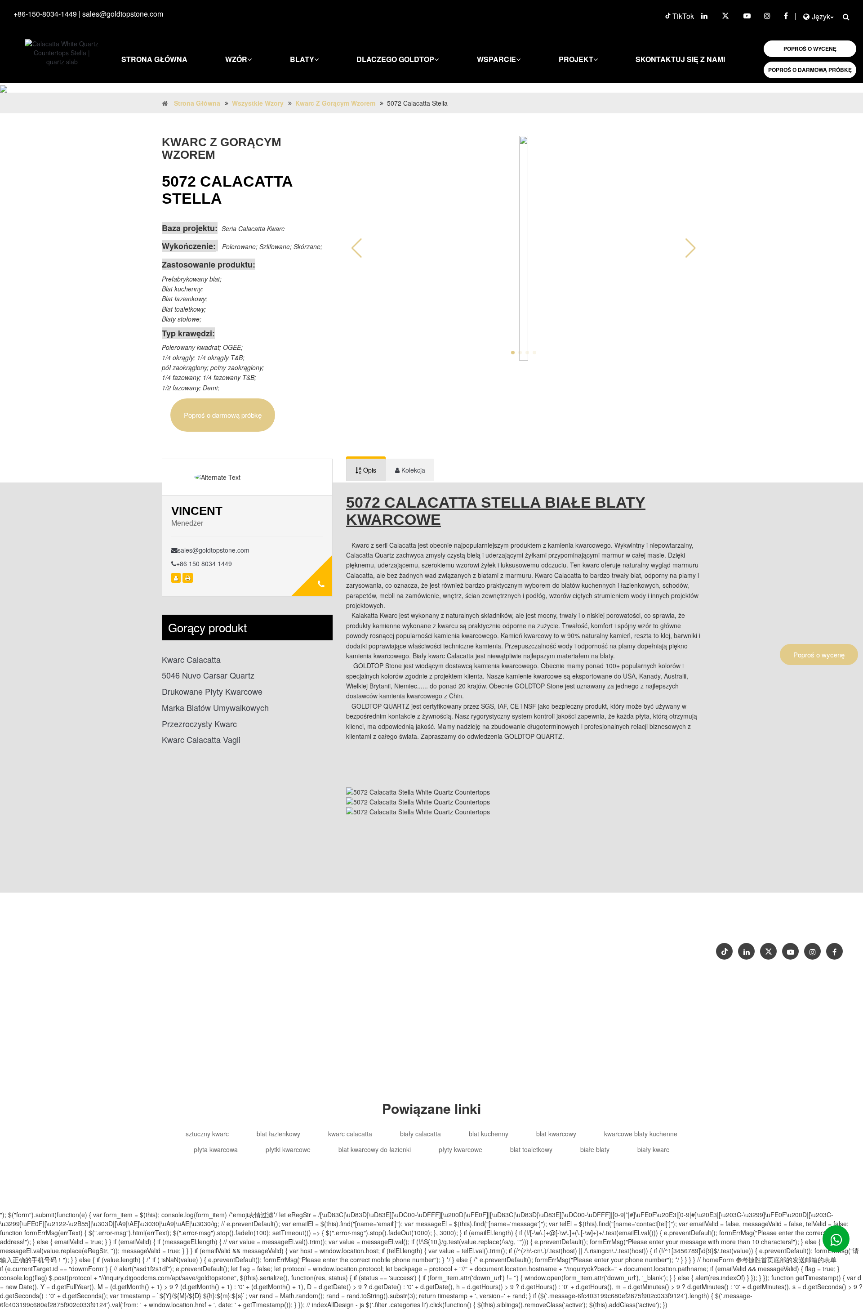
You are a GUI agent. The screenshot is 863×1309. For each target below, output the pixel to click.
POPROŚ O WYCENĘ (809, 49)
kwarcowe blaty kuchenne (640, 1133)
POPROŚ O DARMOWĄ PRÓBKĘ (810, 70)
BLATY (302, 59)
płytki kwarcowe (288, 1149)
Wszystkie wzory (258, 102)
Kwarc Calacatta (191, 659)
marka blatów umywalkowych (215, 707)
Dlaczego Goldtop (395, 59)
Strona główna (154, 59)
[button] (691, 248)
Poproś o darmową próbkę (223, 415)
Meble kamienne (473, 962)
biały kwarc (653, 1149)
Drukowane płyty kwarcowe (212, 691)
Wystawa (815, 921)
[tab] (366, 470)
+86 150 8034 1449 (204, 563)
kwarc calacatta (350, 1133)
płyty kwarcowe (460, 1149)
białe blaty (594, 1149)
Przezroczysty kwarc (199, 723)
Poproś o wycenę (819, 654)
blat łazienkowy (278, 1133)
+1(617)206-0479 (545, 944)
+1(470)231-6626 (484, 944)
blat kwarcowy (556, 1133)
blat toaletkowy (531, 1149)
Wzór (236, 59)
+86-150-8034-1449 (45, 14)
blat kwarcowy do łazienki (374, 1149)
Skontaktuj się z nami (680, 59)
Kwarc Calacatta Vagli (201, 739)
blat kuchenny (488, 1133)
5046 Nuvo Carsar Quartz (208, 675)
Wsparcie (496, 59)
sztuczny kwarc (207, 1133)
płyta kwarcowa (216, 1149)
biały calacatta (420, 1133)
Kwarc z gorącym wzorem (335, 102)
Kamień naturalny (534, 962)
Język (821, 16)
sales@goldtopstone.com (122, 14)
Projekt (576, 59)
